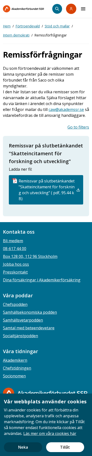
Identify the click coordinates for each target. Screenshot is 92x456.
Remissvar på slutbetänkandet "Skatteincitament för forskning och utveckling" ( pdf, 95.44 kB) (47, 189)
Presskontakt (15, 272)
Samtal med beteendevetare (28, 328)
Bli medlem (13, 240)
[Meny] (83, 9)
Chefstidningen (17, 368)
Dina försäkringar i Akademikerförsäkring (41, 280)
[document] (46, 424)
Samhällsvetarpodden (23, 320)
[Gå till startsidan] (45, 393)
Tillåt (65, 447)
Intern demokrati (16, 35)
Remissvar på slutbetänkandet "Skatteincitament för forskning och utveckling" (46, 153)
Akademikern (15, 360)
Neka (23, 447)
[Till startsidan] (27, 9)
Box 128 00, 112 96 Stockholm (30, 256)
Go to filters (78, 127)
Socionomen (14, 376)
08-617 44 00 (14, 248)
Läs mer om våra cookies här (49, 433)
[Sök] (57, 9)
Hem (7, 26)
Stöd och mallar (57, 26)
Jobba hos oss (16, 264)
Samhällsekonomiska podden (30, 312)
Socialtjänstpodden (20, 335)
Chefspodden (15, 304)
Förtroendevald (27, 26)
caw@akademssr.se (66, 109)
